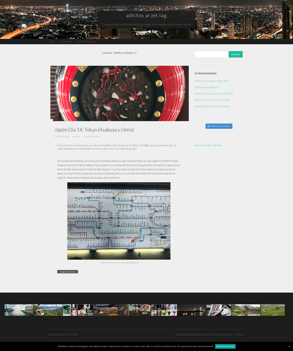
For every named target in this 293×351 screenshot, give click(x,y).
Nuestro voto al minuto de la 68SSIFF (214, 93)
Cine (52, 41)
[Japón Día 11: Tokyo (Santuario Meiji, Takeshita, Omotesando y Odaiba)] (191, 309)
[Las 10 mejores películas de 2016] (164, 309)
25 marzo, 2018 (61, 136)
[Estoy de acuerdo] (289, 346)
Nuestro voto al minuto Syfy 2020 (212, 99)
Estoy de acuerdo (225, 346)
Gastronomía (86, 41)
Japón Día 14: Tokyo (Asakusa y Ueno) (94, 130)
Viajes (65, 41)
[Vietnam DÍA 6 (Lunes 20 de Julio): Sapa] (273, 309)
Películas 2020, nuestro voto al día (212, 106)
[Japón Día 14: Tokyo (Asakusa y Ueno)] (119, 93)
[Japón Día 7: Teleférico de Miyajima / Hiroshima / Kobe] (48, 309)
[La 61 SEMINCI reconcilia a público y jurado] (218, 309)
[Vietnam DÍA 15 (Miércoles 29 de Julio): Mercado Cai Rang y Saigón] (106, 309)
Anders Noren (193, 334)
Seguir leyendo (67, 271)
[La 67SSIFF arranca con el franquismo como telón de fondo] (19, 309)
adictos (76, 136)
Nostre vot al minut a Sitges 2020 (212, 80)
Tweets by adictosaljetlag (208, 145)
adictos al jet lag (146, 15)
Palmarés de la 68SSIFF (207, 87)
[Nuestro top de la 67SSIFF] (78, 309)
